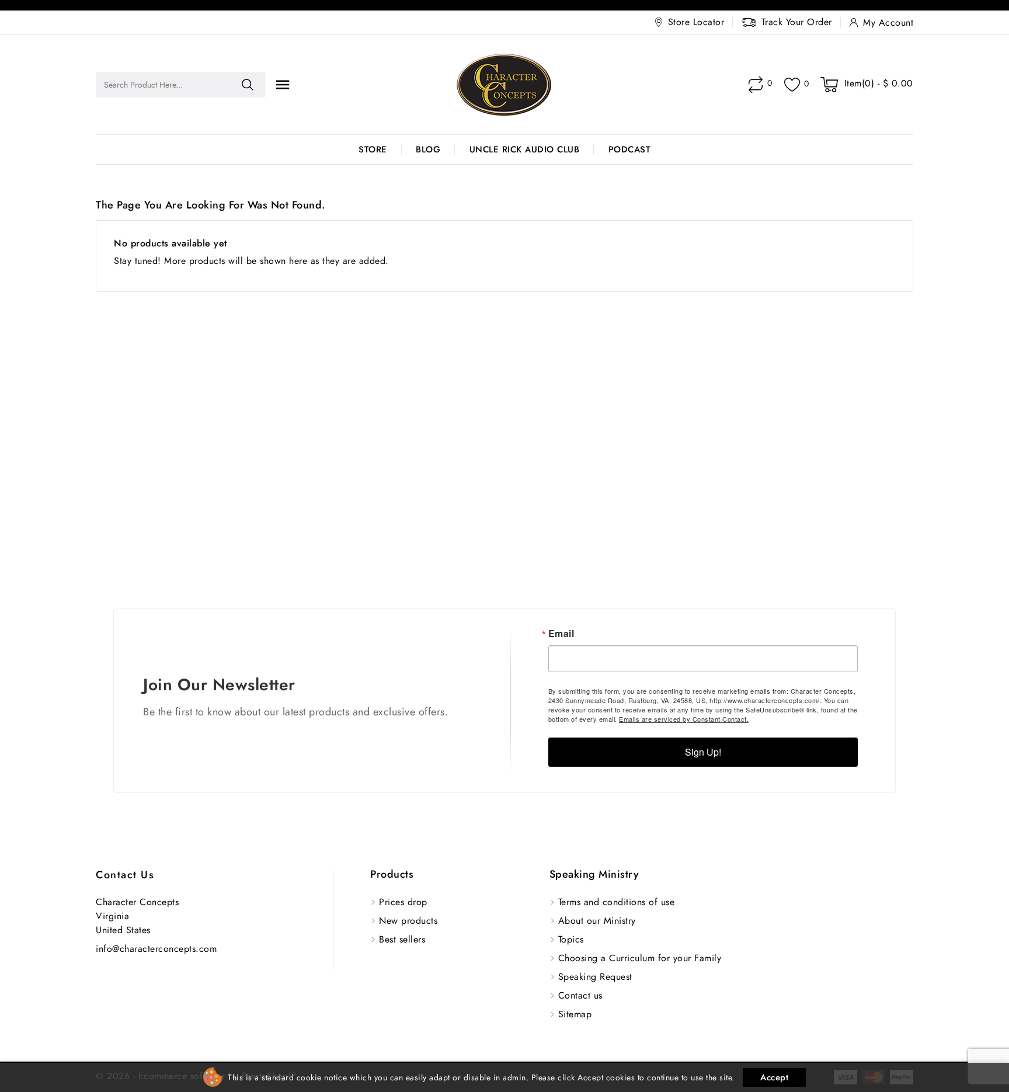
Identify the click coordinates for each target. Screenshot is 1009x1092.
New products (408, 920)
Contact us (125, 874)
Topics (571, 939)
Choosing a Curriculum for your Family (640, 958)
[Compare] (755, 84)
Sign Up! (703, 752)
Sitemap (575, 1014)
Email (561, 633)
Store (373, 149)
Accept (774, 1077)
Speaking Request (595, 976)
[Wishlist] (792, 85)
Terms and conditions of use (616, 902)
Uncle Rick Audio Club (524, 149)
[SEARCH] (247, 85)
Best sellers (402, 939)
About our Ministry (597, 920)
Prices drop (403, 902)
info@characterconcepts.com (156, 948)
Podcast (629, 149)
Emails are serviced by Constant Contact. (684, 719)
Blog (428, 149)
